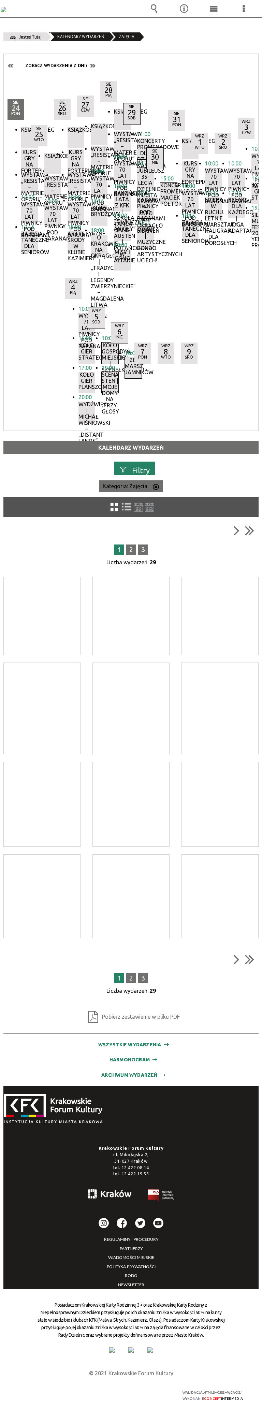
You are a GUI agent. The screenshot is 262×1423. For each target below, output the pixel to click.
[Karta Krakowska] (150, 1350)
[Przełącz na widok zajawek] (114, 507)
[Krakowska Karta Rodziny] (112, 1350)
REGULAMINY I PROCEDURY (131, 1239)
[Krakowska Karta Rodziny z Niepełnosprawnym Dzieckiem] (131, 1350)
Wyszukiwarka (154, 8)
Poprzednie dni (11, 66)
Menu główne (214, 8)
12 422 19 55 (135, 1173)
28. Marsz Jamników (133, 366)
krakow (110, 1195)
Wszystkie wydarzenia (129, 1044)
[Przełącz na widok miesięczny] (149, 507)
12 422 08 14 (135, 1167)
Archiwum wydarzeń (129, 1075)
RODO (131, 1276)
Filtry (141, 470)
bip (161, 1196)
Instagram (104, 1223)
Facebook (122, 1223)
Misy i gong (122, 255)
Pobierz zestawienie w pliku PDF (141, 1017)
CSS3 (127, 1392)
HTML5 (117, 1392)
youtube (158, 1223)
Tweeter (140, 1223)
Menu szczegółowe (243, 8)
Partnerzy (131, 1249)
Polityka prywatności (131, 1267)
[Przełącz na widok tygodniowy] (138, 507)
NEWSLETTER (131, 1285)
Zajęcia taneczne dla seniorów (29, 241)
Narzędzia (184, 8)
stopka (55, 1109)
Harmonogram (130, 1059)
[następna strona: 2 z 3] (236, 530)
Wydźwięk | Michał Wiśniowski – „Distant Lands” (86, 412)
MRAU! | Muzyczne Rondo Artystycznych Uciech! (145, 237)
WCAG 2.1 (149, 1392)
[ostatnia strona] (249, 530)
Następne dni (92, 66)
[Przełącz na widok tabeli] (126, 507)
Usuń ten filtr (155, 487)
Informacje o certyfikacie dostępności (46, 1393)
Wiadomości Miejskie (131, 1257)
